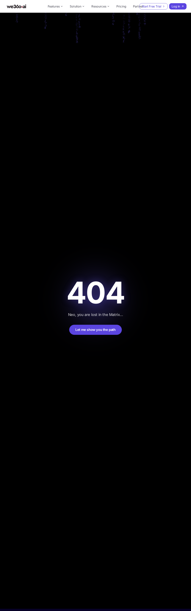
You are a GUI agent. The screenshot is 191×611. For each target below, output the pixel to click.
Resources (98, 6)
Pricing (121, 6)
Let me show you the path (95, 330)
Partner (138, 6)
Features (54, 6)
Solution (75, 6)
